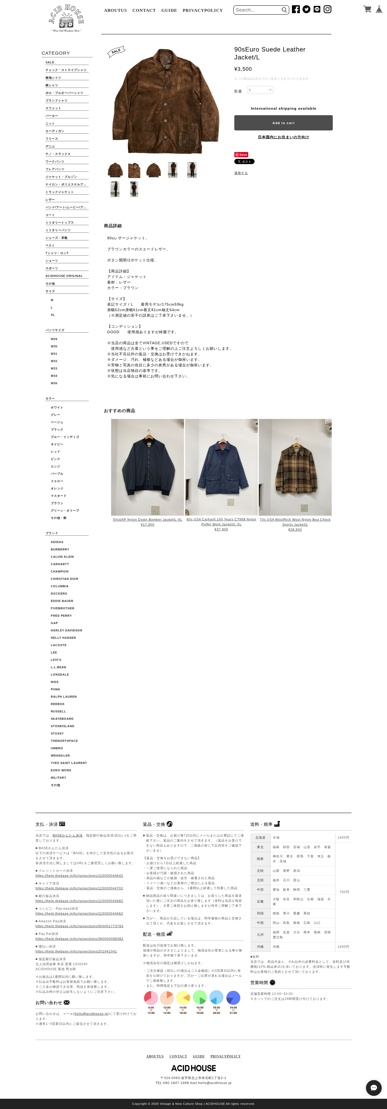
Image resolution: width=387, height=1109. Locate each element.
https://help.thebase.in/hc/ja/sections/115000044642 (79, 876)
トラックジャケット (60, 192)
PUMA (55, 689)
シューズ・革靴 (57, 237)
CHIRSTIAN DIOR (64, 578)
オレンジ (57, 488)
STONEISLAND (63, 726)
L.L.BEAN (58, 667)
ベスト (50, 245)
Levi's (56, 659)
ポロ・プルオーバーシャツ (64, 92)
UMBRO (57, 748)
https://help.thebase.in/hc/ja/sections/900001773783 (79, 926)
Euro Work (61, 770)
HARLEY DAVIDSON (66, 630)
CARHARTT (60, 564)
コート (50, 214)
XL (53, 314)
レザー (50, 199)
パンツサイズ (55, 330)
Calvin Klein (62, 556)
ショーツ (52, 260)
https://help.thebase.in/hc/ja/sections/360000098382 (79, 939)
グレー (55, 414)
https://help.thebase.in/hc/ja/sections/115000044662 (79, 913)
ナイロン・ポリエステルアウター (67, 184)
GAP (54, 623)
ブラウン (57, 503)
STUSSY (57, 733)
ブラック (57, 429)
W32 (54, 361)
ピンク (55, 458)
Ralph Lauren (64, 696)
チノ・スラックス (58, 153)
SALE (50, 62)
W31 (54, 353)
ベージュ (57, 422)
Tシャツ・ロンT (57, 253)
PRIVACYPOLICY (203, 10)
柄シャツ (52, 85)
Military (58, 777)
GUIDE (169, 10)
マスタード (59, 495)
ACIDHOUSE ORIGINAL (64, 275)
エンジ (55, 466)
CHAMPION (60, 571)
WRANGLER (60, 755)
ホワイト (57, 407)
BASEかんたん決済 (68, 835)
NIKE (55, 681)
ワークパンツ (55, 161)
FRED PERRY (61, 615)
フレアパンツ (55, 169)
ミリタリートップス (60, 222)
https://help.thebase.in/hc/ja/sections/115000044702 (79, 888)
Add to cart (283, 122)
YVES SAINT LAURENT (69, 762)
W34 (54, 375)
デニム (50, 146)
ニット (50, 123)
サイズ (50, 291)
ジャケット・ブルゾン (61, 176)
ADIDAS (57, 542)
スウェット (53, 108)
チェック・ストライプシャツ (66, 70)
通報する (241, 173)
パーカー (52, 115)
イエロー (57, 481)
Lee (54, 652)
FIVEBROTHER (63, 608)
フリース (52, 138)
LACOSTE (59, 645)
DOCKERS (59, 593)
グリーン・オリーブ (65, 510)
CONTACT (144, 10)
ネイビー (57, 444)
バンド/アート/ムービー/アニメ (67, 207)
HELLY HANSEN (63, 637)
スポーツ (52, 268)
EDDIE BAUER (62, 600)
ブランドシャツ (57, 100)
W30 (54, 346)
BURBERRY (60, 549)
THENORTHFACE (64, 740)
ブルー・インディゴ (65, 436)
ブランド (52, 533)
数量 (238, 91)
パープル (57, 473)
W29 (54, 339)
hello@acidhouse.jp (91, 1014)
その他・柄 (59, 517)
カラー (50, 398)
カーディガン (55, 131)
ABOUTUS (115, 10)
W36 (54, 383)
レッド (55, 451)
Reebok (58, 704)
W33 (54, 368)
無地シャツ (53, 77)
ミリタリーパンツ (58, 230)
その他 (50, 283)
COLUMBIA (60, 586)
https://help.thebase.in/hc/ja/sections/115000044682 (79, 901)
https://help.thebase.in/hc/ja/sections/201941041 (76, 951)
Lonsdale (60, 674)
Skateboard (62, 718)
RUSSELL (58, 711)
